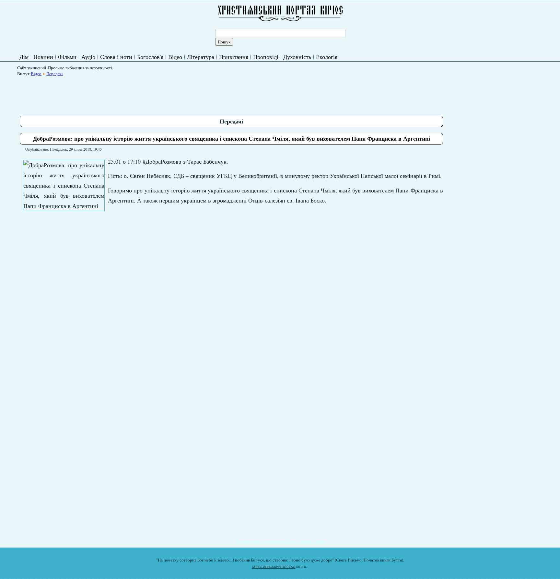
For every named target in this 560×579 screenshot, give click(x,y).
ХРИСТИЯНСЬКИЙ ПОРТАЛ (273, 567)
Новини (43, 57)
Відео (175, 57)
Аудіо (88, 57)
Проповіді (265, 57)
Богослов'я (150, 57)
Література (200, 57)
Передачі (54, 73)
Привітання (233, 57)
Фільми (67, 57)
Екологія (326, 57)
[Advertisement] (138, 93)
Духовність (297, 57)
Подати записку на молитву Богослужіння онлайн (280, 541)
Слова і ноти (116, 57)
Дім (24, 57)
